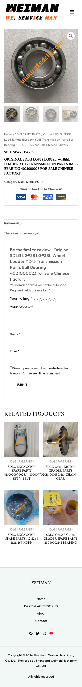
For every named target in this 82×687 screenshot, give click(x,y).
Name (15, 334)
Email (14, 351)
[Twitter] (37, 633)
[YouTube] (51, 633)
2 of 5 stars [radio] (41, 300)
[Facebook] (31, 633)
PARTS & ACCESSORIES (41, 606)
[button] (71, 36)
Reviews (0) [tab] (12, 223)
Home (8, 134)
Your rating (21, 298)
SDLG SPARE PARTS (28, 134)
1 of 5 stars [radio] (36, 300)
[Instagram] (44, 633)
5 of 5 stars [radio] (54, 300)
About (41, 613)
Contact (41, 621)
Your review (21, 306)
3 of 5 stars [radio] (45, 300)
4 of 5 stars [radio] (50, 300)
